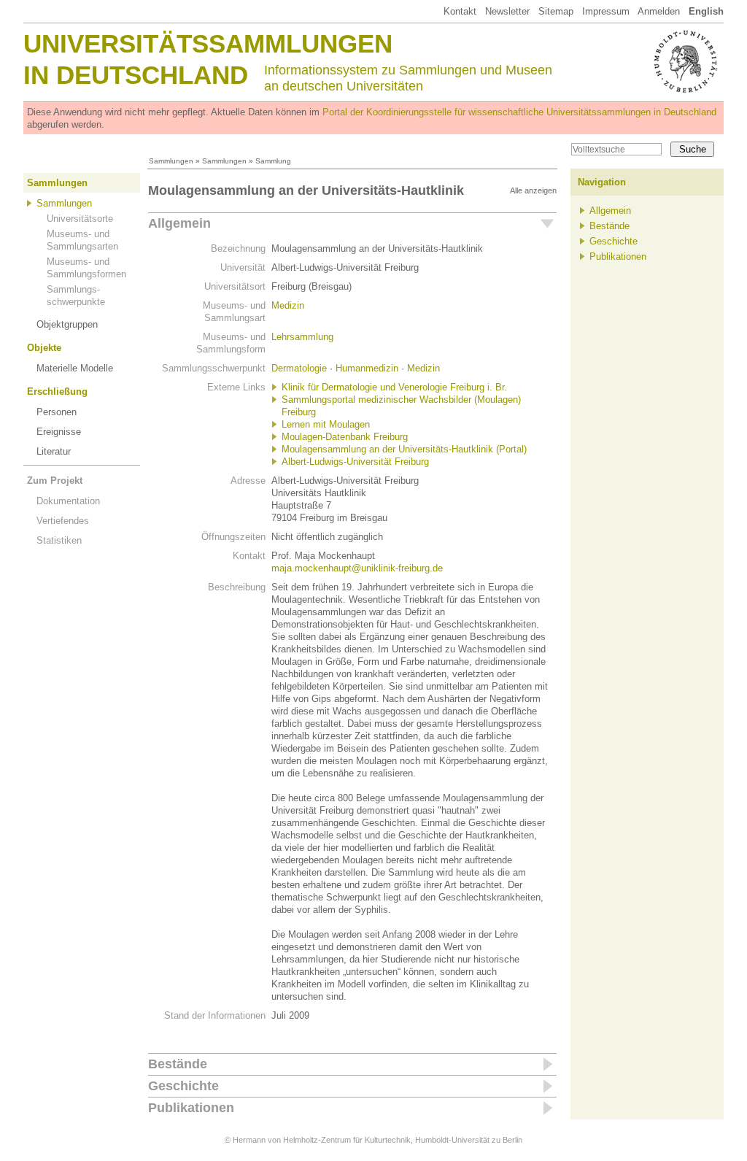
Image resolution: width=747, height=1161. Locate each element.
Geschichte (183, 1086)
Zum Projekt (54, 480)
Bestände (177, 1064)
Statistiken (59, 540)
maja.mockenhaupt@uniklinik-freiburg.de (357, 568)
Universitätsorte (80, 218)
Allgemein (179, 223)
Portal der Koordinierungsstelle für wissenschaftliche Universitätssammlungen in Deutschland (519, 112)
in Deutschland (135, 75)
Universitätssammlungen (207, 43)
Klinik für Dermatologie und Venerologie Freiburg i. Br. (394, 387)
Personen (56, 411)
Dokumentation (68, 500)
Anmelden (659, 11)
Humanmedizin (367, 368)
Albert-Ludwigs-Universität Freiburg (355, 461)
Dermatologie (299, 368)
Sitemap (555, 11)
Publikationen (191, 1107)
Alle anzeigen (533, 190)
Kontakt (460, 11)
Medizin (287, 305)
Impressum (606, 11)
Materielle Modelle (74, 368)
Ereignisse (58, 431)
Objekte (44, 347)
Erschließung (57, 391)
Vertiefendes (62, 520)
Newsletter (507, 11)
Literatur (53, 451)
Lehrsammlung (302, 336)
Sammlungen (171, 161)
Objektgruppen (67, 324)
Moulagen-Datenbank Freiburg (345, 436)
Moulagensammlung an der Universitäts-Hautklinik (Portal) (404, 449)
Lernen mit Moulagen (326, 424)
